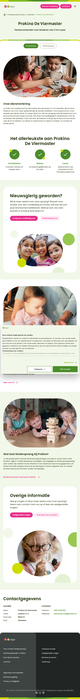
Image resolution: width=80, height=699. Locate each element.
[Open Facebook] (36, 692)
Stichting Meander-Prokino (14, 653)
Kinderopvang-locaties (16, 15)
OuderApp (46, 662)
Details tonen (69, 362)
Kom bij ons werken (11, 657)
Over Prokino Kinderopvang (14, 649)
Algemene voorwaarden (13, 673)
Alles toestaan (65, 369)
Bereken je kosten (49, 657)
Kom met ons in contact (47, 515)
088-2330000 (60, 610)
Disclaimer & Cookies (54, 690)
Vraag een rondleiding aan (23, 218)
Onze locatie (31, 46)
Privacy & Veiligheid (11, 681)
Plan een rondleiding (50, 6)
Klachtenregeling (10, 677)
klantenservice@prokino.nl (65, 613)
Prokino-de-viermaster (45, 15)
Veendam (31, 15)
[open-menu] (75, 6)
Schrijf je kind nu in (50, 218)
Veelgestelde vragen (21, 515)
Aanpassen (38, 369)
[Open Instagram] (40, 692)
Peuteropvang (48, 46)
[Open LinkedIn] (43, 692)
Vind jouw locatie (48, 649)
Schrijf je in (66, 6)
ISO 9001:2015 (68, 690)
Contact (6, 662)
